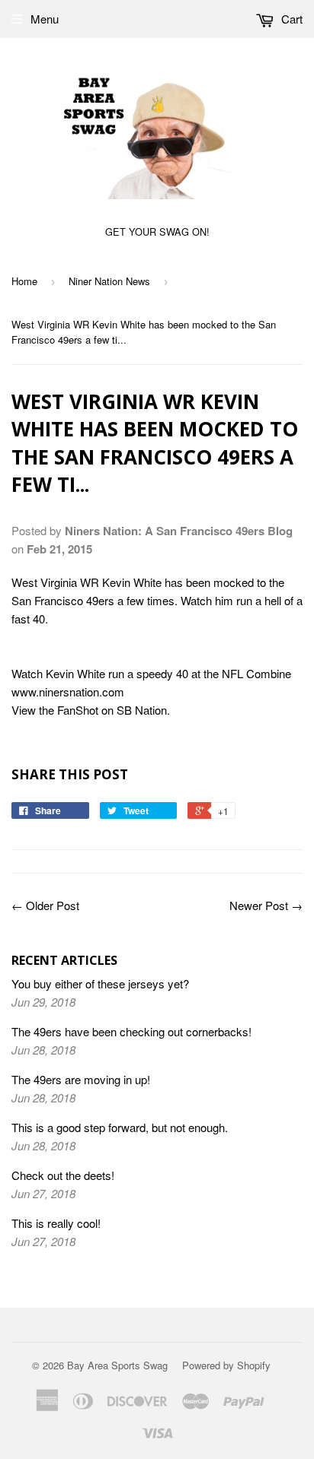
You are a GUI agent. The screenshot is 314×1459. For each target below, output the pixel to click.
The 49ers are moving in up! (80, 1079)
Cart (290, 19)
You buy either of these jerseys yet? (100, 983)
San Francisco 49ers (62, 600)
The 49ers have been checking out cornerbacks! (131, 1031)
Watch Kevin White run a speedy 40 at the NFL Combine (151, 673)
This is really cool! (56, 1223)
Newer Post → (266, 905)
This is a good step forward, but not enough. (119, 1127)
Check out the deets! (62, 1175)
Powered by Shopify (226, 1365)
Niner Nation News (109, 281)
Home (24, 281)
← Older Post (45, 905)
